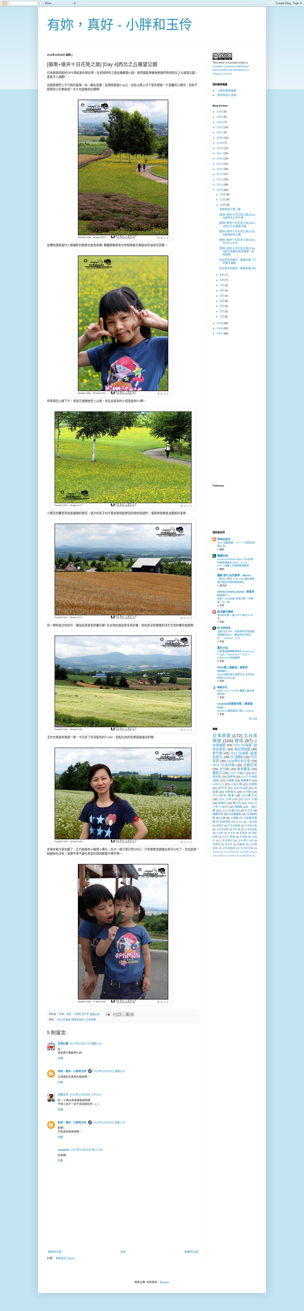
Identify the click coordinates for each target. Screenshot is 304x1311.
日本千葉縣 (228, 836)
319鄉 (219, 833)
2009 (220, 323)
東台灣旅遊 (242, 749)
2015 (220, 163)
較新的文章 (54, 1251)
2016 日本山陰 (227, 799)
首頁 (123, 1251)
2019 (220, 142)
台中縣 (247, 792)
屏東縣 (243, 833)
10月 (223, 204)
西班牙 (228, 844)
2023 (220, 122)
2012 (220, 179)
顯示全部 (253, 719)
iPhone (239, 821)
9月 (222, 274)
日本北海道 (240, 788)
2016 (220, 158)
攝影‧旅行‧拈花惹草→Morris (234, 575)
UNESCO (218, 784)
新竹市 (222, 788)
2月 (222, 311)
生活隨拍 (237, 757)
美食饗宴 (243, 769)
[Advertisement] (123, 1238)
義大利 (237, 803)
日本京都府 (226, 840)
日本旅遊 (91, 1019)
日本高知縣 (222, 829)
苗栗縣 (231, 776)
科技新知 (225, 821)
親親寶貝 (246, 780)
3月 (222, 306)
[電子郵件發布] (108, 1014)
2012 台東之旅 (231, 810)
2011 (220, 184)
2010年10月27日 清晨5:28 (85, 1043)
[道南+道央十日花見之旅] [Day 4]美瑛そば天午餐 (237, 216)
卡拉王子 (63, 1094)
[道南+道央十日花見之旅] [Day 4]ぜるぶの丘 (237, 241)
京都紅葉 (250, 765)
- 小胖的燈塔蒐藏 (226, 90)
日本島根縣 (234, 825)
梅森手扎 (222, 687)
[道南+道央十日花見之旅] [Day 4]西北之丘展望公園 (237, 224)
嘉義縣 (241, 844)
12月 (223, 194)
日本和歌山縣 (247, 852)
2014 (220, 169)
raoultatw (63, 1149)
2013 (220, 174)
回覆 (60, 1058)
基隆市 (220, 825)
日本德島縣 (229, 848)
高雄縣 (243, 836)
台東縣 (234, 818)
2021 (220, 132)
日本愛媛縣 (235, 814)
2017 (220, 153)
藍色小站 (222, 647)
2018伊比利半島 (238, 761)
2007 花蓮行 (237, 773)
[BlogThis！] (119, 1014)
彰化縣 (236, 829)
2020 (220, 137)
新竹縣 (217, 753)
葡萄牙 (217, 773)
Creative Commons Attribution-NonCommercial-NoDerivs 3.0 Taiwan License (231, 70)
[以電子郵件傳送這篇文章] (115, 1014)
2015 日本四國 (224, 765)
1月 (222, 316)
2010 (220, 190)
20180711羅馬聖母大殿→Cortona (235, 710)
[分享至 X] (123, 1014)
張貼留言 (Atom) (65, 1258)
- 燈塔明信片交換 (226, 95)
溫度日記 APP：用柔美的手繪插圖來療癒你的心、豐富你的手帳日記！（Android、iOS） (235, 634)
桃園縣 (238, 806)
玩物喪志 (230, 792)
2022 (220, 127)
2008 (220, 328)
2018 (220, 148)
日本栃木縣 (246, 848)
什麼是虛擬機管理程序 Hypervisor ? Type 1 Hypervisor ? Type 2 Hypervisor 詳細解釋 (235, 654)
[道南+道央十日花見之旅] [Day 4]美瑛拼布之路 (237, 233)
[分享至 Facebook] (128, 1014)
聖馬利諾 (247, 855)
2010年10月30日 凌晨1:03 (109, 1122)
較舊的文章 (191, 1251)
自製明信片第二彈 (230, 209)
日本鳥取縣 (251, 829)
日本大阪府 (218, 855)
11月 (223, 199)
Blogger (164, 1282)
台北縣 (224, 769)
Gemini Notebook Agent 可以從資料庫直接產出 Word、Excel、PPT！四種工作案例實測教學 (235, 562)
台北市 (249, 810)
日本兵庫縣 (229, 852)
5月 (222, 295)
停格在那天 (224, 539)
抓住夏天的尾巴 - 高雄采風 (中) (237, 268)
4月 (222, 301)
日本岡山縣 (233, 855)
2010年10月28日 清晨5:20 (109, 1071)
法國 (223, 818)
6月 (222, 290)
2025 (220, 116)
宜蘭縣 (253, 784)
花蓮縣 (230, 780)
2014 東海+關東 (223, 795)
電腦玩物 (222, 555)
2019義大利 (249, 795)
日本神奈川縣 (245, 840)
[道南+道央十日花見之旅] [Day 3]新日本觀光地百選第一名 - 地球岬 (237, 251)
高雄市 (222, 803)
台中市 (231, 833)
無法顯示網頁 (225, 611)
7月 (222, 285)
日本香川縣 (251, 825)
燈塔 (239, 740)
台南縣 (216, 852)
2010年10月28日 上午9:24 (85, 1094)
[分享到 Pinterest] (132, 1014)
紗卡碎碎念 (224, 628)
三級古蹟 (236, 784)
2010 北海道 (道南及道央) (71, 1019)
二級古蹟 (252, 821)
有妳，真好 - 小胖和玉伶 (120, 24)
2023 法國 (250, 799)
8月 (222, 280)
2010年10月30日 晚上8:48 (87, 1149)
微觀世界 (218, 814)
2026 (220, 111)
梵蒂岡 (216, 844)
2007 (220, 333)
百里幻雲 (63, 1043)
